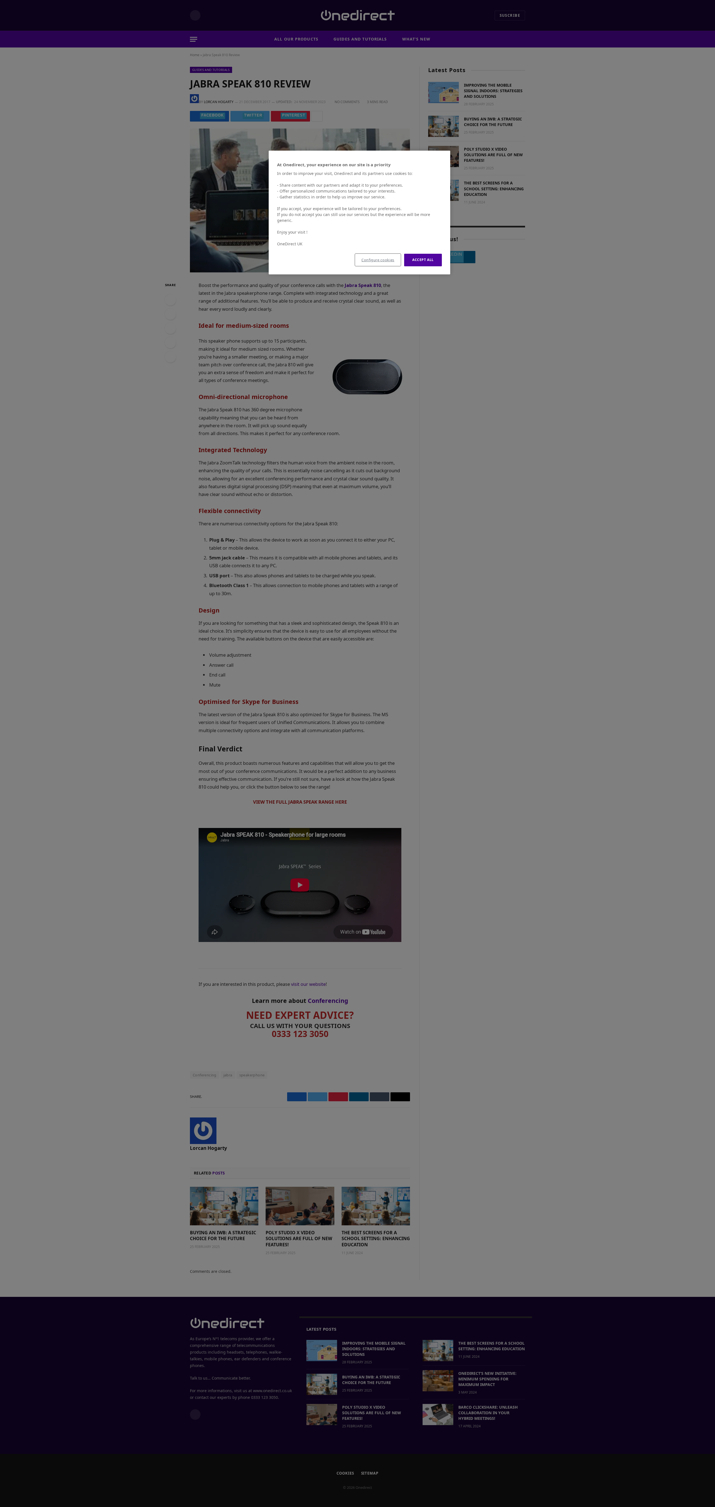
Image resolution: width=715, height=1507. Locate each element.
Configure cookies (377, 259)
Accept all (423, 259)
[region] (359, 212)
